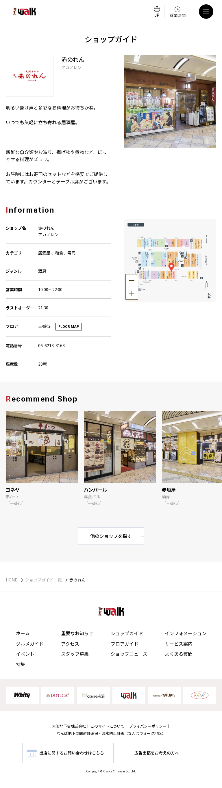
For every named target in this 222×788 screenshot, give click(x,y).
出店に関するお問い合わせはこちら (71, 753)
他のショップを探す (111, 535)
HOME (11, 580)
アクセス (70, 643)
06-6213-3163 (51, 345)
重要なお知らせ (77, 633)
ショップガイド (127, 633)
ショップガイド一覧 (43, 580)
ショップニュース (129, 653)
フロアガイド (124, 643)
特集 (20, 664)
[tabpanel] (170, 101)
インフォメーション (185, 633)
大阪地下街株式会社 (69, 726)
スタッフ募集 (75, 653)
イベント (25, 653)
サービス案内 (179, 643)
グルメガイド (30, 643)
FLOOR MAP (68, 327)
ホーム (23, 633)
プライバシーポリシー (147, 726)
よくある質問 (179, 653)
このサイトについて (107, 726)
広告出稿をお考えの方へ (156, 753)
